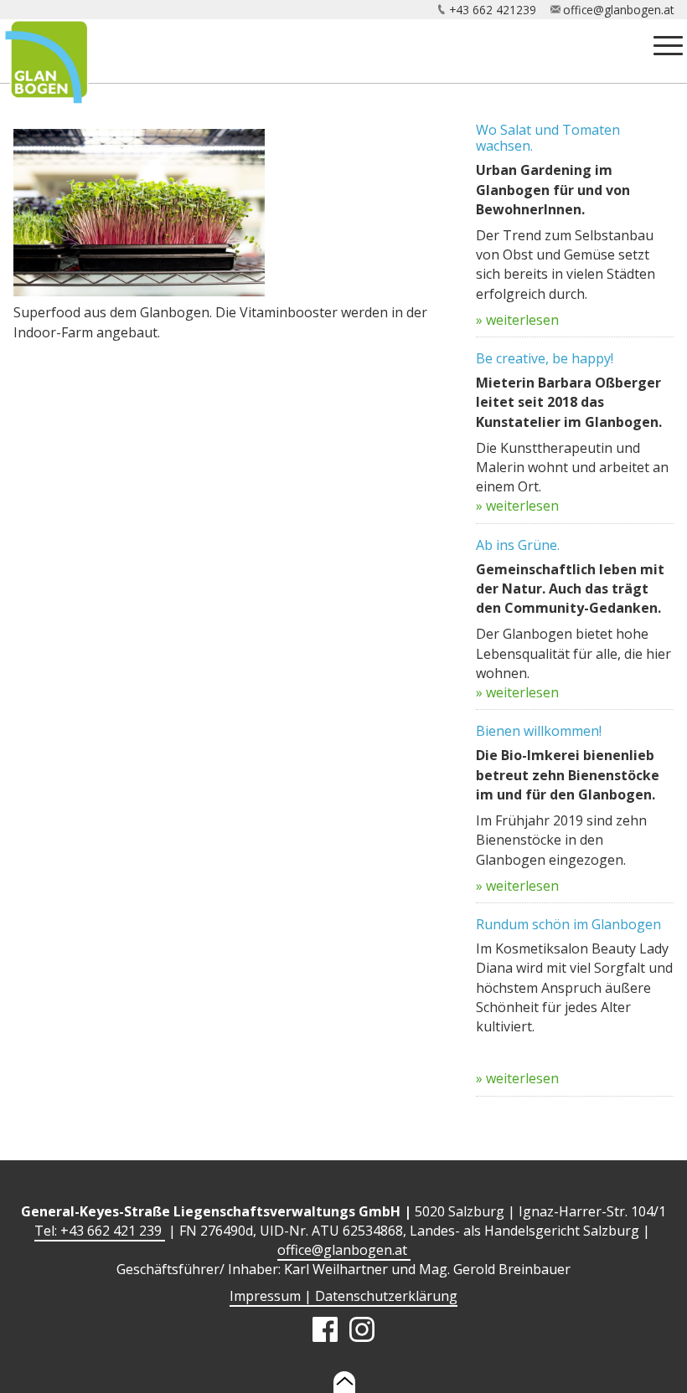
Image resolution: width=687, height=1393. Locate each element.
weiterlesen (522, 320)
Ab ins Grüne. (518, 545)
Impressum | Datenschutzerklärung (343, 1296)
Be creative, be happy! (544, 358)
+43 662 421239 (492, 10)
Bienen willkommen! (539, 731)
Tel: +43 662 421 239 (99, 1230)
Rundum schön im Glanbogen (568, 924)
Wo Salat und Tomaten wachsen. (548, 138)
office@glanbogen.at (618, 10)
